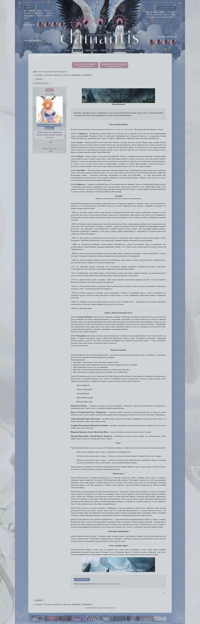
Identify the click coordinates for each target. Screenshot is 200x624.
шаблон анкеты (91, 50)
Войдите (47, 71)
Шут (26, 44)
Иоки (49, 90)
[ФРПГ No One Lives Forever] (78, 618)
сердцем (59, 135)
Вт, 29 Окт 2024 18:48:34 (41, 83)
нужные (78, 50)
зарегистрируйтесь (60, 71)
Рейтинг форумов (91, 608)
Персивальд (41, 44)
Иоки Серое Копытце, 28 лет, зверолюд (50, 126)
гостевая (67, 50)
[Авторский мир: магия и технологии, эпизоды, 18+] (119, 618)
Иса (49, 44)
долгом (50, 137)
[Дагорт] (146, 618)
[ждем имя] (40, 25)
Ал (32, 44)
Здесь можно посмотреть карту (122, 129)
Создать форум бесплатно (106, 608)
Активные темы (38, 58)
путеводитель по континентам (124, 50)
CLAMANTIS (38, 75)
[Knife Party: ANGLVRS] (37, 618)
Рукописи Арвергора (53, 75)
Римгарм (67, 75)
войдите (101, 584)
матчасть (105, 50)
